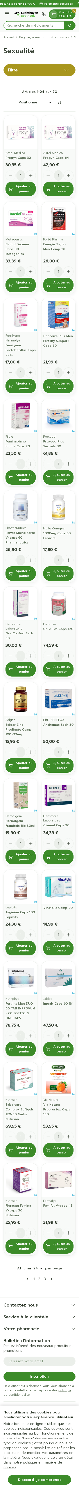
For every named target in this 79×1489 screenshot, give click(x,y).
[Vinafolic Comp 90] (58, 887)
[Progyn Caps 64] (58, 132)
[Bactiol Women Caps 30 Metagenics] (21, 219)
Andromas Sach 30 (58, 724)
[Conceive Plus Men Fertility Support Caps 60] (58, 315)
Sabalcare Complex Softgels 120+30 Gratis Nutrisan (19, 1111)
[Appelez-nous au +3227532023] (44, 14)
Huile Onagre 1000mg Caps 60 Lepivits (57, 533)
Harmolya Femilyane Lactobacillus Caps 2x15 (20, 347)
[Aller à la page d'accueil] (26, 14)
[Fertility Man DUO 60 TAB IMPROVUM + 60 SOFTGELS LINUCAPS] (21, 978)
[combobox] (34, 25)
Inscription (39, 1376)
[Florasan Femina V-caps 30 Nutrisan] (21, 1180)
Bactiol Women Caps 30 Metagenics (17, 249)
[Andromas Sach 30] (58, 699)
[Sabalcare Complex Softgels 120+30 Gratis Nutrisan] (21, 1079)
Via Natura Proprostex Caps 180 (56, 1109)
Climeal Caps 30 (56, 825)
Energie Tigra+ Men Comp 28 (54, 246)
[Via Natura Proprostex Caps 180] (58, 1079)
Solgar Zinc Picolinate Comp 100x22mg (18, 729)
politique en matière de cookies (33, 1465)
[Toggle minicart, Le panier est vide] (53, 14)
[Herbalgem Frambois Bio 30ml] (21, 795)
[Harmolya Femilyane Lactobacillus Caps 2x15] (21, 315)
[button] (39, 70)
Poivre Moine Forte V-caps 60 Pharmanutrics (20, 538)
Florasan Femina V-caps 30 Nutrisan (18, 1210)
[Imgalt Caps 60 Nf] (58, 978)
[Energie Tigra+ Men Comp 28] (58, 219)
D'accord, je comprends (39, 1479)
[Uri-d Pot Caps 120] (58, 603)
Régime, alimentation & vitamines (44, 37)
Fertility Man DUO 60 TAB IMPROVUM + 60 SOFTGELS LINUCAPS (20, 1010)
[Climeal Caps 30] (58, 795)
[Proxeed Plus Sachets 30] (58, 416)
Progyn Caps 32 (18, 157)
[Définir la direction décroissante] (59, 102)
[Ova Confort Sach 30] (21, 603)
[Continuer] (51, 1279)
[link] (28, 1279)
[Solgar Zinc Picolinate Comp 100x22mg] (21, 699)
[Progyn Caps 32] (21, 132)
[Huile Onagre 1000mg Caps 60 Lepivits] (58, 507)
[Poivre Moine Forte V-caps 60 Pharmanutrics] (21, 507)
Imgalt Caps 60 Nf (57, 1003)
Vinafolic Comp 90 (58, 908)
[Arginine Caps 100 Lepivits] (21, 887)
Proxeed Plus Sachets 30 (53, 444)
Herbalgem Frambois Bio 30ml (20, 823)
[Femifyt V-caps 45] (58, 1180)
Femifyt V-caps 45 (57, 1205)
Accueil (9, 37)
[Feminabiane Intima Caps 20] (21, 416)
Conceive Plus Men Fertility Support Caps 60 (58, 341)
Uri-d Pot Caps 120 (58, 629)
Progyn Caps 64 (56, 157)
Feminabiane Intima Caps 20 (17, 444)
